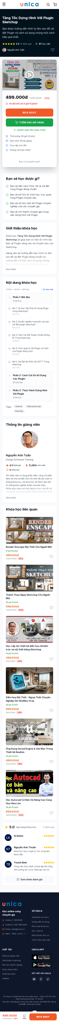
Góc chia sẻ (37, 931)
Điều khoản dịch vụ (40, 935)
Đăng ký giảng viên (10, 956)
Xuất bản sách (8, 974)
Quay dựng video (10, 969)
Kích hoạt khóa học (40, 926)
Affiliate (5, 978)
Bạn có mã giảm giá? (29, 161)
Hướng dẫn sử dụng (40, 922)
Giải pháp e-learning (11, 960)
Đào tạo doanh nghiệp (12, 965)
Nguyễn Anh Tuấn (15, 50)
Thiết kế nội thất (34, 406)
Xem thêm (11, 269)
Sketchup (19, 411)
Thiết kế (18, 406)
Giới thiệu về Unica (40, 917)
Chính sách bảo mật (41, 940)
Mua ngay (29, 112)
